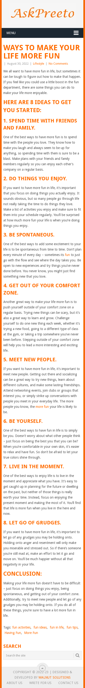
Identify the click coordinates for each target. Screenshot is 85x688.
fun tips (72, 627)
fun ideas (40, 627)
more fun (42, 407)
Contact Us (68, 683)
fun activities (21, 627)
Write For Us (40, 683)
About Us (14, 683)
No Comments (58, 63)
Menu (11, 33)
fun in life (57, 627)
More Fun (31, 633)
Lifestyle (38, 63)
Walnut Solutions (54, 677)
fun (67, 255)
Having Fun (12, 633)
